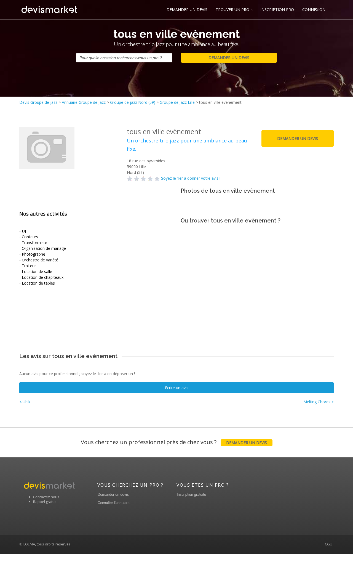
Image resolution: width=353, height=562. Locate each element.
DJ (24, 231)
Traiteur (29, 265)
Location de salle (37, 271)
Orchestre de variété (40, 260)
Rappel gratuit (45, 501)
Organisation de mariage (44, 248)
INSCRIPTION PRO (277, 9)
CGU (328, 544)
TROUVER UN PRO (232, 9)
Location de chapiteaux (42, 277)
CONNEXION (313, 9)
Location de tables (38, 283)
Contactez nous (46, 496)
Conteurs (30, 236)
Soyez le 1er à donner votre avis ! (190, 178)
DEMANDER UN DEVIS (187, 9)
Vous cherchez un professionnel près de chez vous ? (174, 442)
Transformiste (34, 242)
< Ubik (24, 401)
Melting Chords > (318, 401)
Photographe (33, 254)
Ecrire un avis (176, 387)
